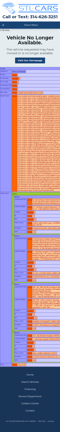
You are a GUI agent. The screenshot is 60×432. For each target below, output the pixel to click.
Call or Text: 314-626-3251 (30, 16)
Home (30, 374)
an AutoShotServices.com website (21, 421)
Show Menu (20, 25)
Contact (30, 410)
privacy (51, 421)
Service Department (30, 396)
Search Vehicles (30, 382)
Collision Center (30, 403)
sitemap (41, 421)
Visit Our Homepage (30, 60)
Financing (30, 389)
